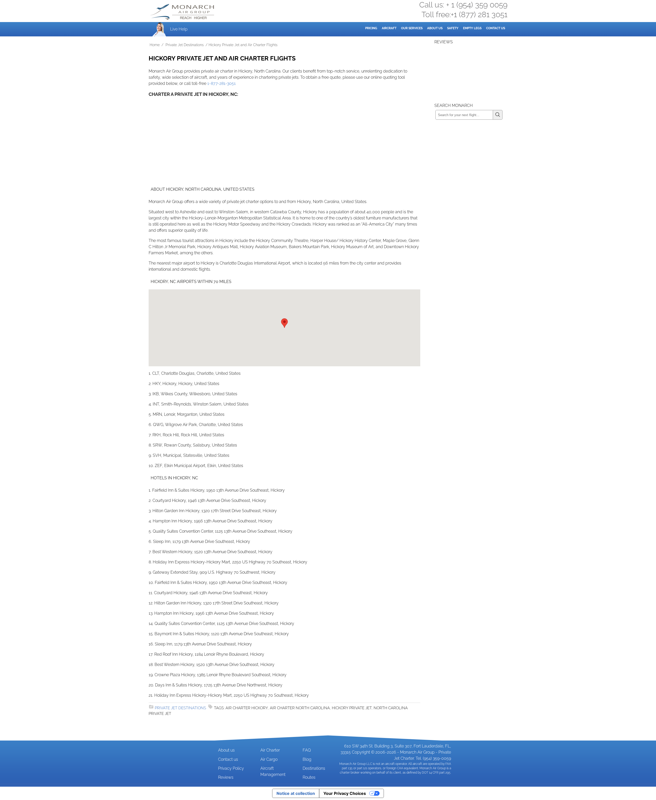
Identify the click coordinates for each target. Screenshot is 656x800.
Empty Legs (472, 28)
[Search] (498, 115)
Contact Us (495, 28)
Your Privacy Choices (344, 793)
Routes (309, 777)
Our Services (412, 28)
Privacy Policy (231, 768)
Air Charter (270, 750)
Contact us (228, 759)
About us (226, 750)
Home (155, 45)
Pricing (371, 28)
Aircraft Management (272, 771)
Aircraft (389, 28)
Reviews (225, 777)
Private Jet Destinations (185, 45)
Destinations (314, 768)
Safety (452, 28)
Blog (307, 759)
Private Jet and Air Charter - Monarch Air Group (183, 12)
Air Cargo (269, 759)
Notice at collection (295, 793)
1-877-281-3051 (221, 83)
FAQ (307, 750)
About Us (435, 28)
